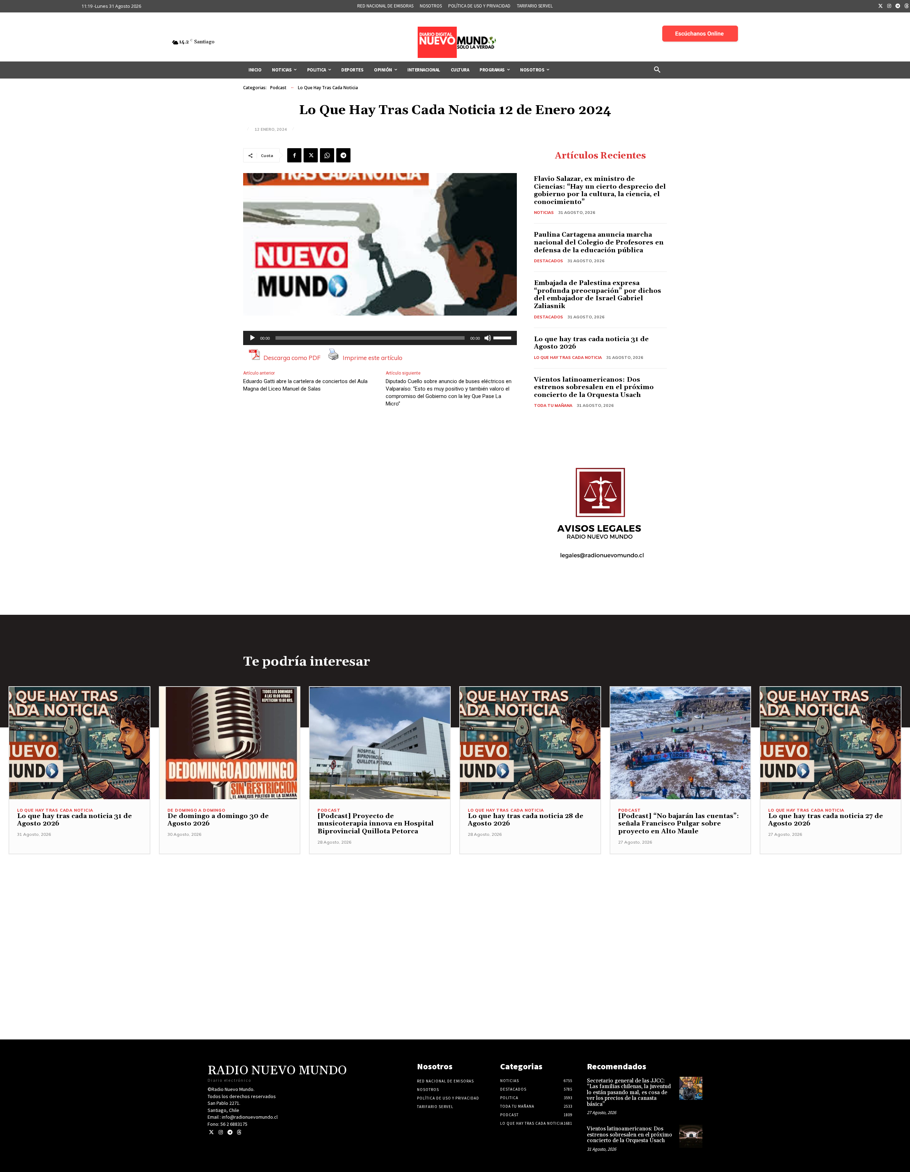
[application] (380, 338)
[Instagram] (889, 6)
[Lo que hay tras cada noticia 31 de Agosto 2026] (79, 743)
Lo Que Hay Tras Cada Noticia (328, 88)
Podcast (278, 88)
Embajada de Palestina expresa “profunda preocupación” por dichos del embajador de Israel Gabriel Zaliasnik (597, 294)
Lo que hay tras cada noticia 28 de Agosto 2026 (525, 820)
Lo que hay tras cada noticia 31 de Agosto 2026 (591, 343)
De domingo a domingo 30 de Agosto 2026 (218, 820)
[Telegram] (897, 6)
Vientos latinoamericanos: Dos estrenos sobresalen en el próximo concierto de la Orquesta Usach (594, 387)
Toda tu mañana (553, 405)
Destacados (548, 260)
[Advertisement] (455, 904)
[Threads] (239, 1132)
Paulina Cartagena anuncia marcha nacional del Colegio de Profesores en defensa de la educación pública (599, 242)
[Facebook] (294, 155)
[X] (311, 155)
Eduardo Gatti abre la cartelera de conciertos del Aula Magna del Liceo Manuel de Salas (305, 385)
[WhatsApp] (327, 155)
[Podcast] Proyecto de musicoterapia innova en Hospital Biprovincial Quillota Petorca (375, 823)
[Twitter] (880, 6)
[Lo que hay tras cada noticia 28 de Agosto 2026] (530, 743)
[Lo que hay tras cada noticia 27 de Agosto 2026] (830, 743)
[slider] (503, 337)
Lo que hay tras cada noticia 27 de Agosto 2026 (825, 820)
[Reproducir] (252, 338)
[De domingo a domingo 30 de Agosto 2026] (230, 743)
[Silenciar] (487, 338)
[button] (657, 70)
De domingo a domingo (196, 810)
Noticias (544, 212)
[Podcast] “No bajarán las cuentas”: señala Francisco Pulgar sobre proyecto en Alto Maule (678, 823)
